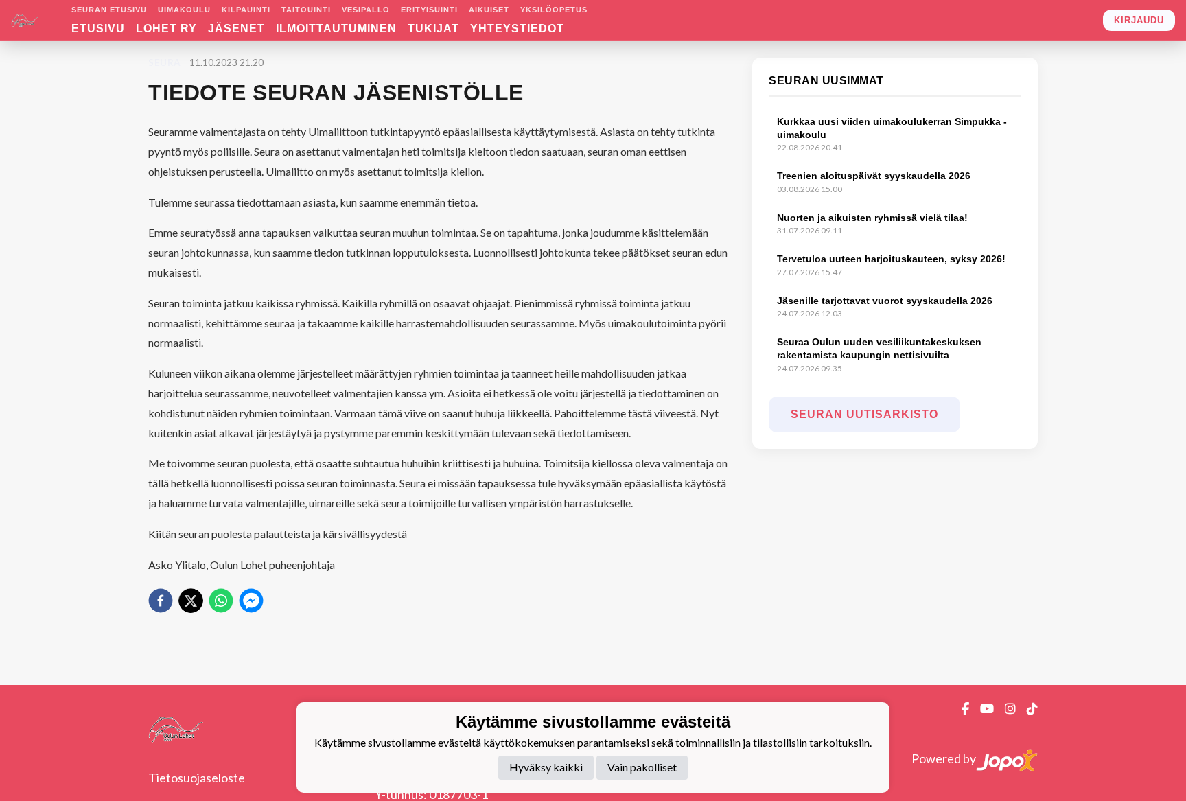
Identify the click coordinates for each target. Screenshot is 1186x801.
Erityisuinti (429, 9)
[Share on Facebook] (160, 600)
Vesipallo (366, 9)
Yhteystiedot (517, 28)
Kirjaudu (1139, 20)
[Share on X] (190, 600)
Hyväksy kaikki (546, 767)
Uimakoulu (184, 9)
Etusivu (98, 28)
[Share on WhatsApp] (221, 600)
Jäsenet (236, 28)
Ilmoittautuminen (336, 28)
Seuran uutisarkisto (864, 414)
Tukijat (433, 28)
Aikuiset (489, 9)
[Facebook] (960, 708)
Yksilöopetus (554, 9)
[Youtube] (981, 708)
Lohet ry (166, 28)
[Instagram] (1005, 708)
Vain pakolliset (642, 767)
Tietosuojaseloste (196, 777)
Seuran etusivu (109, 9)
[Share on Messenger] (251, 600)
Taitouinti (306, 9)
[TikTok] (1027, 708)
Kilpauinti (246, 9)
